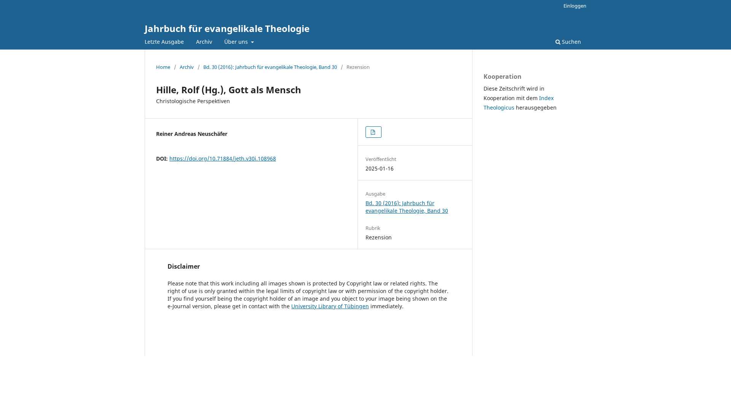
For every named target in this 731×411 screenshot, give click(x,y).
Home (163, 67)
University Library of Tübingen (330, 306)
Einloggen (574, 5)
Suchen (570, 41)
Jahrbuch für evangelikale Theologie (227, 28)
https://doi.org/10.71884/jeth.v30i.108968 (222, 158)
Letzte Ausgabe (164, 41)
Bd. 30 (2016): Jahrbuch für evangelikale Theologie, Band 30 (270, 67)
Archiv (204, 41)
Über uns (236, 41)
